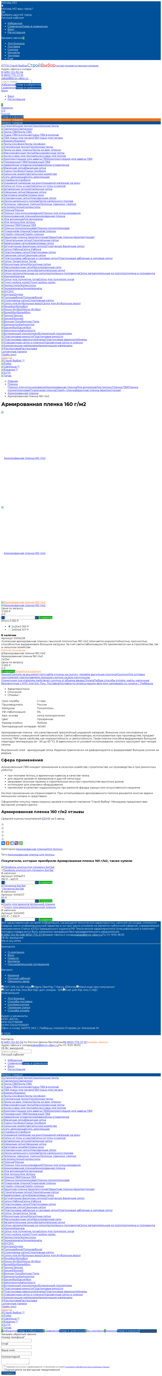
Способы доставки (20, 1001)
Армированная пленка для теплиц (31, 854)
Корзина (13, 975)
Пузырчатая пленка (43, 390)
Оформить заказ (18, 981)
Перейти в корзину (28, 671)
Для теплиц (104, 387)
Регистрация (16, 32)
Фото (11, 955)
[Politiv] (6, 363)
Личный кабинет (19, 978)
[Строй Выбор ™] (13, 360)
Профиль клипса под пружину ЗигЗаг (28, 870)
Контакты (14, 52)
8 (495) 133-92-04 (12, 72)
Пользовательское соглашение (28, 964)
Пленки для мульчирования (27, 387)
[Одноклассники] (7, 843)
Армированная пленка (61, 387)
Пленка (13, 384)
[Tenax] (6, 375)
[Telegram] (12, 843)
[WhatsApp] (21, 843)
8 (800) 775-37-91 (12, 75)
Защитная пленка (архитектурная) (98, 390)
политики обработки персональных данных (87, 1367)
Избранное (21, 84)
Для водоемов (86, 387)
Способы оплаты (18, 1010)
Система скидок (18, 1004)
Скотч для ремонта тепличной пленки (30, 907)
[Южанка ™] (9, 369)
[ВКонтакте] (3, 843)
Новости (13, 958)
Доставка (14, 46)
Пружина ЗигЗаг (13, 888)
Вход (11, 29)
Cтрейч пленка (66, 390)
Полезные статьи (19, 1007)
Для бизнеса (16, 43)
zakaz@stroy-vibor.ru (14, 78)
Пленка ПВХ (120, 387)
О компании (16, 952)
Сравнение (21, 87)
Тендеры (13, 55)
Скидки (13, 49)
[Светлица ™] (10, 366)
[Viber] (16, 843)
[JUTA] (5, 372)
